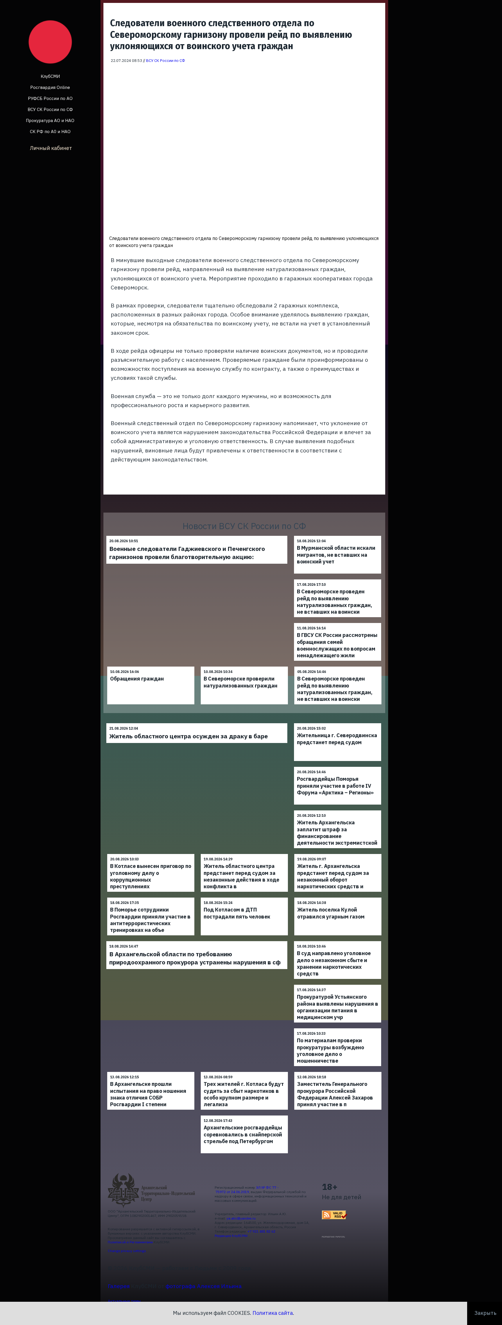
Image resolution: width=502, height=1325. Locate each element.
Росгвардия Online (50, 87)
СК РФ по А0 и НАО (50, 131)
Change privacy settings (127, 1251)
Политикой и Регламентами (130, 1242)
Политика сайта (272, 1313)
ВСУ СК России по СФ (50, 109)
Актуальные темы (124, 1300)
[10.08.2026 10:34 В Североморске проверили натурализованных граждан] (244, 666)
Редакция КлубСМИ (231, 1235)
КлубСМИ (50, 76)
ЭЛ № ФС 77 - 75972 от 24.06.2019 (247, 1189)
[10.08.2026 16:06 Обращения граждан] (151, 666)
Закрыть (485, 1313)
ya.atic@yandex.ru (241, 1218)
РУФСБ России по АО (50, 98)
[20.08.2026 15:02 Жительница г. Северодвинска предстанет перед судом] (337, 723)
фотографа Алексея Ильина (204, 1286)
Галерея (119, 1286)
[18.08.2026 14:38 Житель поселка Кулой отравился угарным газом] (338, 897)
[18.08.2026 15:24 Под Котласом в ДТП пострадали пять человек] (244, 897)
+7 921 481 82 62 (261, 1231)
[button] (377, 71)
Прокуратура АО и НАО (50, 120)
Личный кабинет (51, 148)
